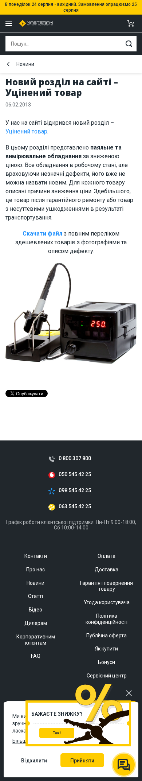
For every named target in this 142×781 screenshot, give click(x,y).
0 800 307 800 (75, 458)
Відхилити (34, 760)
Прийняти (82, 760)
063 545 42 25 (75, 506)
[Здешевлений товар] (71, 317)
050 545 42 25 (75, 474)
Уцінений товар (26, 131)
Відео (35, 610)
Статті (35, 596)
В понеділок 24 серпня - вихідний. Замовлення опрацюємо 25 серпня (71, 7)
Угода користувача (107, 602)
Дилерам (35, 623)
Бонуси (106, 662)
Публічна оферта (106, 635)
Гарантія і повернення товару (106, 586)
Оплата (106, 556)
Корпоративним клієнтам (35, 640)
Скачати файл (42, 233)
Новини (25, 64)
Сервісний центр (107, 676)
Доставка (106, 569)
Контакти (35, 556)
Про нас (35, 569)
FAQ (35, 656)
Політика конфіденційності (106, 619)
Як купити (106, 649)
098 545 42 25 (75, 490)
